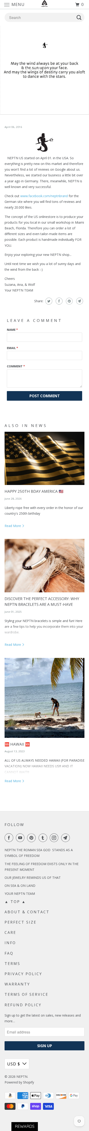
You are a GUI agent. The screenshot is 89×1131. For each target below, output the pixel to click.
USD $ (13, 1064)
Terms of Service (26, 994)
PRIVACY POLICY (23, 973)
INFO (10, 942)
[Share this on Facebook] (59, 301)
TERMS (12, 963)
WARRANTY (17, 984)
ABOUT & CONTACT (27, 911)
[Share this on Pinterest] (69, 301)
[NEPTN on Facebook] (10, 837)
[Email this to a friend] (79, 301)
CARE (10, 932)
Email (12, 348)
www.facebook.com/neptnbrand (44, 196)
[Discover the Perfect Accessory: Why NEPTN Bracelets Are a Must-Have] (45, 565)
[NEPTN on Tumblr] (44, 837)
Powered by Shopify (19, 1082)
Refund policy (23, 1004)
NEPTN (21, 1076)
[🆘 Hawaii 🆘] (45, 698)
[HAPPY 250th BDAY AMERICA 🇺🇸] (45, 458)
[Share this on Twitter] (48, 301)
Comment (16, 366)
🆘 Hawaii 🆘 (17, 744)
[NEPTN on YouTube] (21, 837)
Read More (13, 526)
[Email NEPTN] (66, 837)
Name (12, 330)
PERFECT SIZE (21, 922)
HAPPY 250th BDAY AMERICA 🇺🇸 (34, 491)
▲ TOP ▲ (15, 901)
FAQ (9, 953)
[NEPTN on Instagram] (55, 837)
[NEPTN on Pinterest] (32, 837)
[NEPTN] (44, 4)
